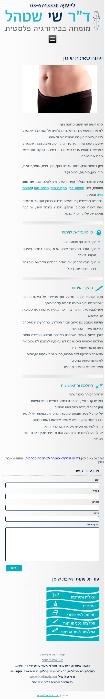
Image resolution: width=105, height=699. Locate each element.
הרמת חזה (41, 188)
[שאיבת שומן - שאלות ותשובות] (72, 596)
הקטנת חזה (59, 188)
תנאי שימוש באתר (52, 660)
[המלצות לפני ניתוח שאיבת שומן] (72, 622)
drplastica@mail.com (43, 676)
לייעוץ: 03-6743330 (52, 5)
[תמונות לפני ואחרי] (72, 613)
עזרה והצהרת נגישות (52, 654)
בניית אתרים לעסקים (48, 695)
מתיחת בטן (76, 188)
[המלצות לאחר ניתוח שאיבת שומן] (72, 631)
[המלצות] (72, 605)
